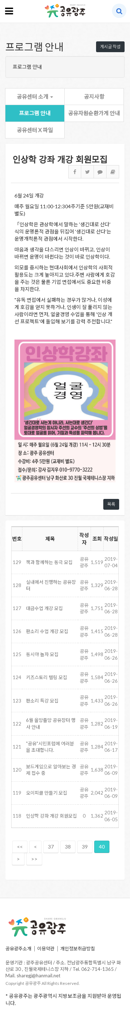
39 (85, 847)
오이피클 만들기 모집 (46, 793)
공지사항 (94, 96)
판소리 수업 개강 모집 (47, 631)
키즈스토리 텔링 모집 (46, 677)
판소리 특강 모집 (42, 701)
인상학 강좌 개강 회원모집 (51, 816)
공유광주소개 (18, 948)
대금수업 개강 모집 (44, 608)
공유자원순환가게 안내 (94, 113)
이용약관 (46, 948)
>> (34, 859)
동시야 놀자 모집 (42, 654)
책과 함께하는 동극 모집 (49, 562)
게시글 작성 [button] (110, 46)
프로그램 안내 (35, 113)
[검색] (119, 11)
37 (51, 847)
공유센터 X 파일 (35, 130)
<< (20, 847)
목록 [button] (111, 504)
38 (68, 847)
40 (102, 847)
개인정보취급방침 (77, 948)
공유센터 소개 (33, 96)
